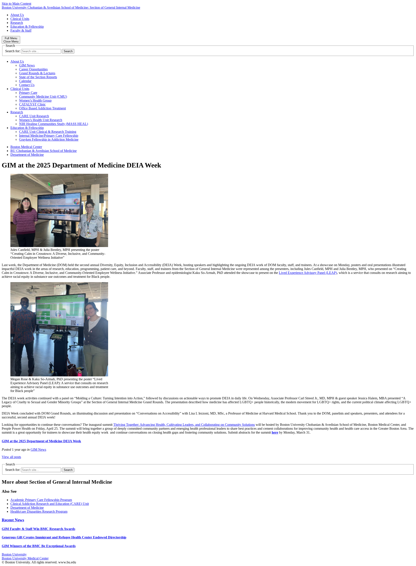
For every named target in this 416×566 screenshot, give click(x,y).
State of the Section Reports (38, 77)
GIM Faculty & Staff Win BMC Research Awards (38, 529)
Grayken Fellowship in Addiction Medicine (48, 139)
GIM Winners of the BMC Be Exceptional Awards (39, 546)
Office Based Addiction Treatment (42, 108)
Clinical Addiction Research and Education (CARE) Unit (49, 504)
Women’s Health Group (35, 100)
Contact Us (26, 85)
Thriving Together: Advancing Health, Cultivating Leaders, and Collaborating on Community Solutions (184, 424)
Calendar (25, 81)
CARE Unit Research (34, 116)
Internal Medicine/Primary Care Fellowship (48, 135)
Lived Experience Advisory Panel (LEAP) (308, 273)
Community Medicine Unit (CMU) (43, 96)
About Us (17, 15)
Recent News (13, 520)
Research (16, 22)
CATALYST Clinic (32, 104)
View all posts (11, 457)
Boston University (14, 554)
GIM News (27, 65)
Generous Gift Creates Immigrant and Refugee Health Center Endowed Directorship (64, 537)
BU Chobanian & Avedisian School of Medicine (43, 151)
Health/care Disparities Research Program (38, 511)
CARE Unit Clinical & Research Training (47, 131)
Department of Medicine (27, 154)
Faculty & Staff (20, 30)
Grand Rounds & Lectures (37, 73)
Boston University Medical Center (25, 558)
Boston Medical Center (26, 147)
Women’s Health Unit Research (40, 120)
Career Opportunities (33, 69)
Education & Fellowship (27, 26)
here (275, 432)
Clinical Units (19, 19)
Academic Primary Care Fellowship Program (41, 500)
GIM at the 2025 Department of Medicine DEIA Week (41, 441)
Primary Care (28, 92)
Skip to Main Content (16, 3)
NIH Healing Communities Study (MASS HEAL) (53, 124)
